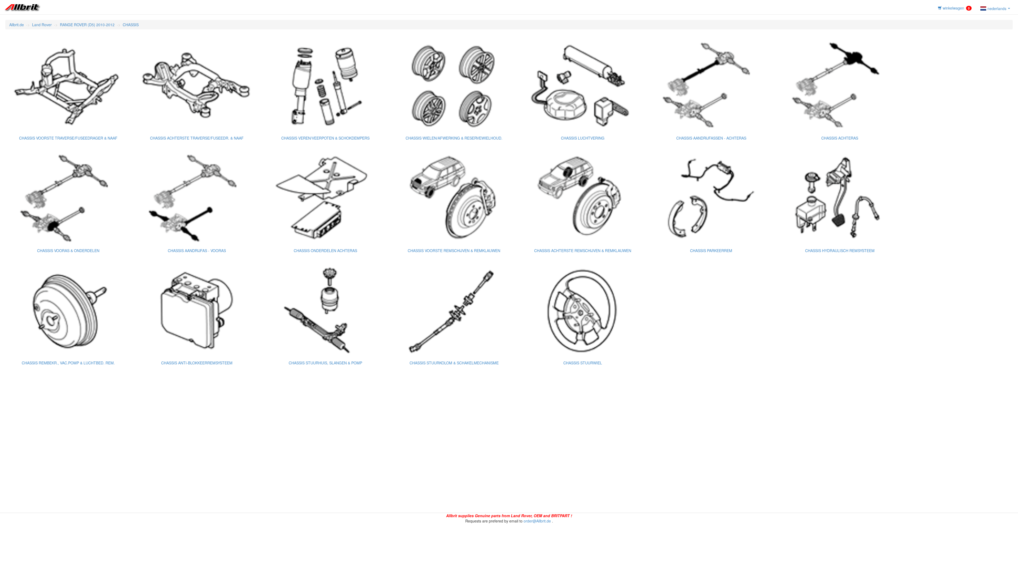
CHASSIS (131, 24)
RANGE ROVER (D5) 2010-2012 (87, 24)
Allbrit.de (16, 24)
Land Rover (42, 24)
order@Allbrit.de (537, 521)
